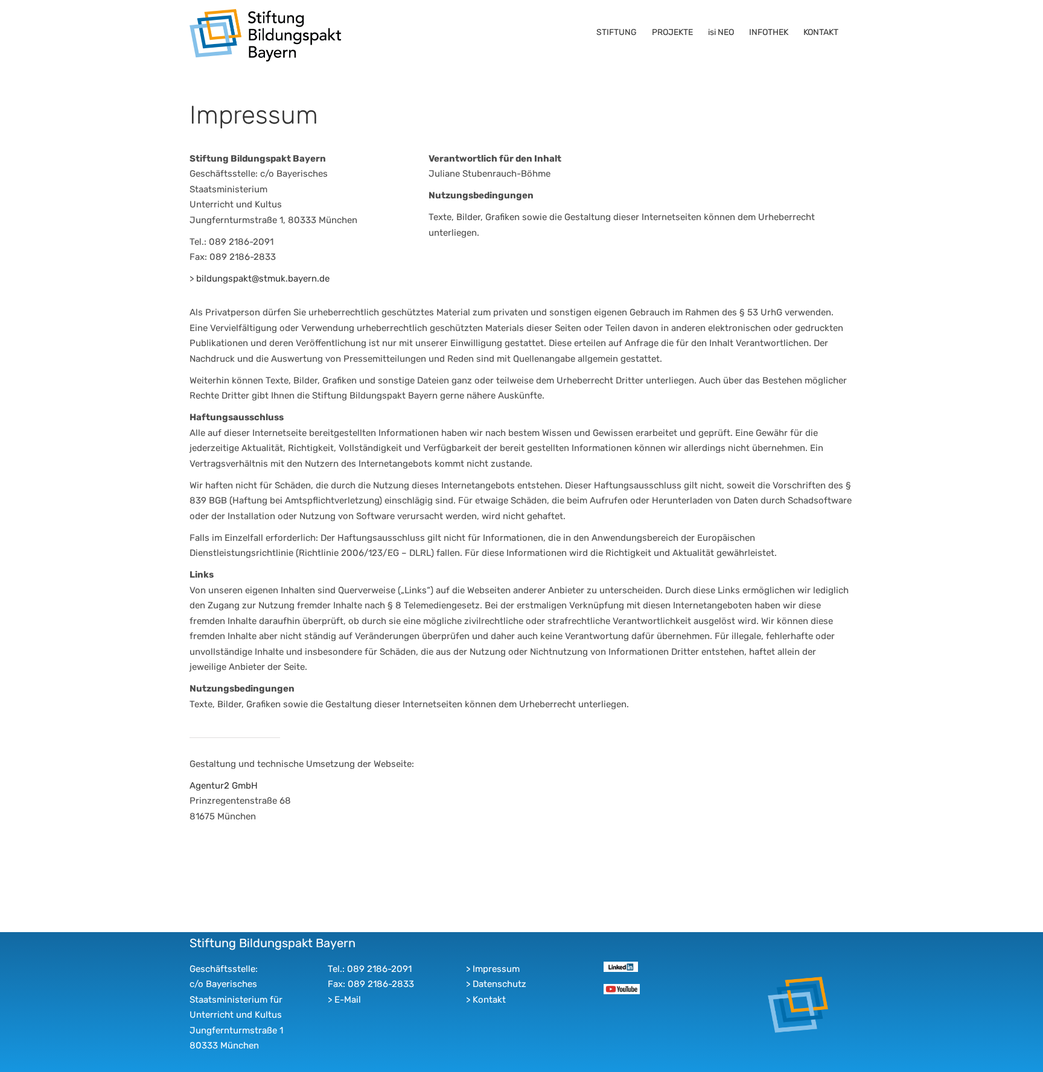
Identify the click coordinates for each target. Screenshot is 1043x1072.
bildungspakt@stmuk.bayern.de (263, 278)
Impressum (496, 968)
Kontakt (489, 999)
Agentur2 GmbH (224, 785)
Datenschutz (499, 984)
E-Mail (347, 999)
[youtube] (621, 988)
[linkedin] (621, 965)
